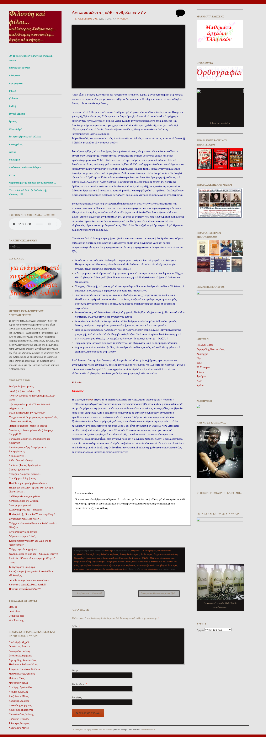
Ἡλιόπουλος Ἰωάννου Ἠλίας (23, 664)
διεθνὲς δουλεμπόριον (129, 554)
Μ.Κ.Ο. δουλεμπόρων (160, 558)
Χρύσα (200, 385)
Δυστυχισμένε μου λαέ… (21, 505)
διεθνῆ (12, 106)
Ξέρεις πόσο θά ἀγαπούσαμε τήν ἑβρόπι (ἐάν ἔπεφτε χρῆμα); (160, 593)
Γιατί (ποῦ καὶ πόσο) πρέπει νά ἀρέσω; (28, 425)
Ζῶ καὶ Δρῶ (15, 129)
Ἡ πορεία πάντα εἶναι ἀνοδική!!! (25, 589)
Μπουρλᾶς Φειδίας (18, 682)
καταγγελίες (15, 144)
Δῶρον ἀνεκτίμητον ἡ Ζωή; (22, 536)
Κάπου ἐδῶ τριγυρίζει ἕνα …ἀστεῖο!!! (28, 584)
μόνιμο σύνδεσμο (149, 569)
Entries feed (14, 611)
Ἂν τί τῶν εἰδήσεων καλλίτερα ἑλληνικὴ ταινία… (31, 57)
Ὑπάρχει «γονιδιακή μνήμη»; (23, 549)
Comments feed (16, 615)
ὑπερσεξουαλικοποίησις (116, 569)
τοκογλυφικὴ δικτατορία (166, 565)
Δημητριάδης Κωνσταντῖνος (23, 660)
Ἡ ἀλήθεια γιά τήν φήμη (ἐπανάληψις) (28, 483)
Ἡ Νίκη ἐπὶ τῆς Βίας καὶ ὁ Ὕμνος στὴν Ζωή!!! (32, 514)
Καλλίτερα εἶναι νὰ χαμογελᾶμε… (25, 496)
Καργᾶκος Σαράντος (19, 700)
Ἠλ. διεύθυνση (79, 684)
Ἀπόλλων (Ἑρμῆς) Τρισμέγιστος (25, 465)
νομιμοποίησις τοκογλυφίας (104, 561)
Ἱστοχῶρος (77, 697)
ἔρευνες (13, 121)
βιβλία (12, 90)
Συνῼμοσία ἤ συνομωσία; (21, 386)
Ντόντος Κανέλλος (18, 691)
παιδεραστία (156, 561)
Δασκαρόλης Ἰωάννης (20, 651)
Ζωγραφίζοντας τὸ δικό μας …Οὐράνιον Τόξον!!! (33, 553)
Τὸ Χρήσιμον (203, 367)
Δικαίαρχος (202, 354)
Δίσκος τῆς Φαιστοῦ (19, 469)
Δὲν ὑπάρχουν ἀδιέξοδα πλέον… (25, 518)
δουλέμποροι (147, 554)
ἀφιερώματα (16, 83)
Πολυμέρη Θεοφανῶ (19, 718)
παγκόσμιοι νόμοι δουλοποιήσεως (133, 561)
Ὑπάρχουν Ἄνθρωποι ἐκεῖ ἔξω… (25, 474)
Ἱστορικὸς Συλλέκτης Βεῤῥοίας (24, 669)
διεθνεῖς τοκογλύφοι (109, 554)
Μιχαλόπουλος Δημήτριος (22, 673)
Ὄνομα (76, 670)
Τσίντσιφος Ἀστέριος (19, 723)
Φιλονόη (123, 18)
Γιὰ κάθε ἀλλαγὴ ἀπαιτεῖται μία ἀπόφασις (29, 580)
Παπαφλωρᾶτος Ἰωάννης (21, 714)
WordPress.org (16, 620)
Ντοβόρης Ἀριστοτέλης (20, 687)
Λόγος (12, 152)
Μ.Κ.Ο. (145, 558)
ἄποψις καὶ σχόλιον (19, 67)
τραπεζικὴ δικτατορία (95, 569)
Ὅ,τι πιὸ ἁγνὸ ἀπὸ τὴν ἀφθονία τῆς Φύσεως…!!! (28, 192)
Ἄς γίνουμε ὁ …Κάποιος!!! (88, 593)
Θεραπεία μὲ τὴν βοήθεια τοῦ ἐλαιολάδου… (32, 182)
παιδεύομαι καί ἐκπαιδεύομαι (25, 167)
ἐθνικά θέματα (17, 113)
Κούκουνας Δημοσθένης (21, 709)
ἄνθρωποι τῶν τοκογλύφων (143, 550)
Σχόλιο (76, 626)
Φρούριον (201, 376)
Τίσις (199, 362)
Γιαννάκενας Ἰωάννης (19, 646)
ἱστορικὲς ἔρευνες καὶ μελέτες (25, 136)
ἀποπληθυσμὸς (92, 554)
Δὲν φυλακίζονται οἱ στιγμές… (24, 531)
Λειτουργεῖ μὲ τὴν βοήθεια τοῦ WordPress (92, 729)
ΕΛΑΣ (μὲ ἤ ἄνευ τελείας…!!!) (24, 391)
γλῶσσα (13, 98)
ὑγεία (12, 175)
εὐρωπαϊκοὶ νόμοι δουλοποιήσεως (101, 558)
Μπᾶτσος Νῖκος (17, 678)
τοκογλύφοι (79, 569)
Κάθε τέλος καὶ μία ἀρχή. (21, 460)
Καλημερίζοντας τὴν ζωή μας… (24, 500)
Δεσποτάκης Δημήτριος (20, 655)
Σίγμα (199, 358)
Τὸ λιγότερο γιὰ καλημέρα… (23, 567)
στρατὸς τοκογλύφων (125, 565)
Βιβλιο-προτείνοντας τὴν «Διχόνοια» (27, 412)
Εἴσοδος (13, 606)
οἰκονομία (14, 159)
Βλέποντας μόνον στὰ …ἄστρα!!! (25, 509)
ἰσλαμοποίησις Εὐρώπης (129, 558)
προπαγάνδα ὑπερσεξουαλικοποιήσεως (97, 565)
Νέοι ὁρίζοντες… (17, 455)
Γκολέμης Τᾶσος (205, 344)
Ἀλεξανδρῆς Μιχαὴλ (19, 642)
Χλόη (199, 381)
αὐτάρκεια (15, 75)
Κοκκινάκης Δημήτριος (20, 705)
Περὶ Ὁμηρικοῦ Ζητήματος (22, 478)
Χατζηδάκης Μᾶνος (19, 696)
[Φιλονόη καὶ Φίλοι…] (35, 44)
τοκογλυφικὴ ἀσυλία (146, 565)
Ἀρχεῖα (200, 630)
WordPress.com (148, 729)
